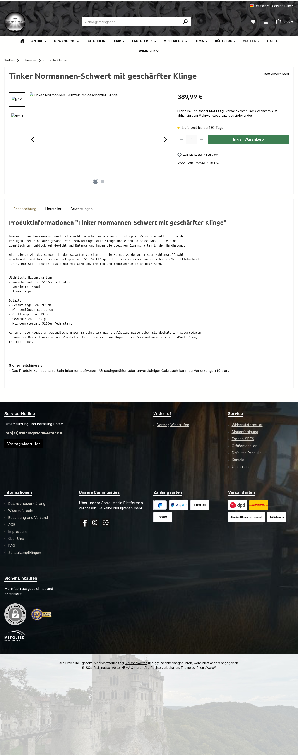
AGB (11, 524)
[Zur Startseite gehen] (15, 22)
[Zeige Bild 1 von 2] (95, 181)
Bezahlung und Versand (28, 517)
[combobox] (131, 21)
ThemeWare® (206, 667)
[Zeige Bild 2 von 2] (102, 181)
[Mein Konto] (266, 22)
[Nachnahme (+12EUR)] (199, 505)
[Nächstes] (165, 139)
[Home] (22, 41)
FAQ (11, 545)
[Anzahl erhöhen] (201, 139)
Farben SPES (243, 439)
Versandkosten (136, 663)
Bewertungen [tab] (81, 209)
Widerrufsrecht (20, 510)
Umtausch (240, 467)
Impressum (17, 531)
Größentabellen (244, 446)
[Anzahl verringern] (181, 139)
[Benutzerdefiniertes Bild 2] (258, 505)
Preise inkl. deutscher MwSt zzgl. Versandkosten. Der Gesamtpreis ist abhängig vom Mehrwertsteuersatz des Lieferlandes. (227, 113)
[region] (89, 139)
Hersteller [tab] (53, 209)
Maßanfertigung (245, 432)
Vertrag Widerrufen (173, 425)
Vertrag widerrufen (24, 444)
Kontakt (238, 460)
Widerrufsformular (247, 425)
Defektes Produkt (246, 453)
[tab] (25, 208)
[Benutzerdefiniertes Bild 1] (178, 505)
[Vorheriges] (33, 139)
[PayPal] (160, 505)
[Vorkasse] (162, 517)
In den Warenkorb (248, 139)
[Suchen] (185, 21)
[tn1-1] (99, 139)
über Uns (16, 538)
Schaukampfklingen (24, 552)
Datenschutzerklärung (26, 503)
